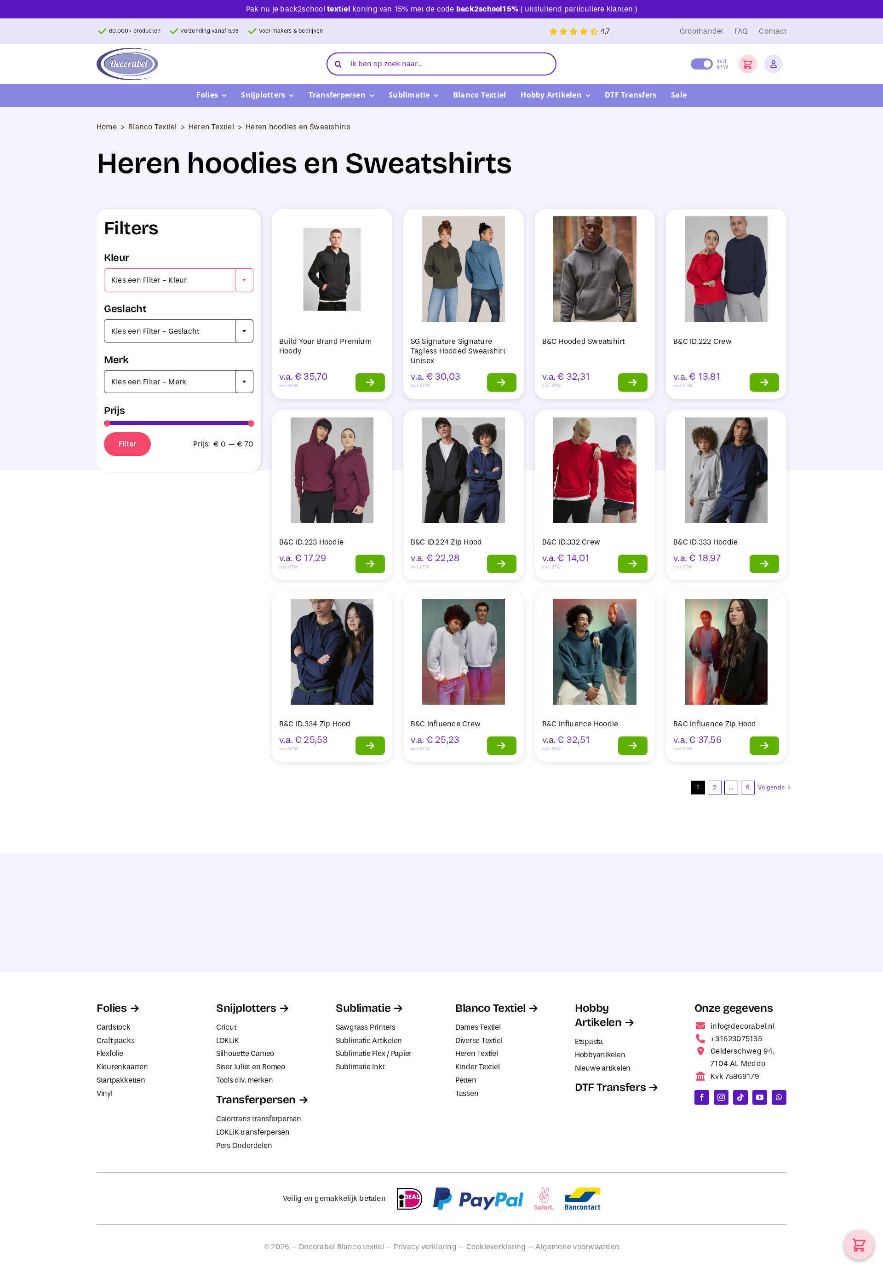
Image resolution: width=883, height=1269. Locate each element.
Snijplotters (246, 1008)
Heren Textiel (211, 126)
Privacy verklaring (425, 1246)
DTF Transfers (610, 1087)
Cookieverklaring (496, 1246)
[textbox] (178, 280)
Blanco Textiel (152, 126)
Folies (112, 1008)
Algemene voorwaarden (577, 1246)
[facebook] (701, 1097)
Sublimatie (363, 1008)
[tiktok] (740, 1097)
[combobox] (178, 279)
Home (107, 126)
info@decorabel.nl (742, 1026)
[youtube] (759, 1097)
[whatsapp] (779, 1097)
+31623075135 (736, 1038)
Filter (127, 444)
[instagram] (721, 1097)
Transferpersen (256, 1099)
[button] (747, 64)
